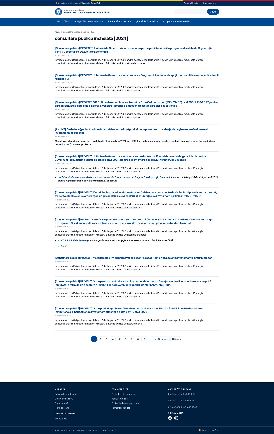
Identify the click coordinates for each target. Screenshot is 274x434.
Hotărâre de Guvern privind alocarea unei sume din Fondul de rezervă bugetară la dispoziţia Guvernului (115, 177)
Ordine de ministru (64, 398)
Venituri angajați (119, 398)
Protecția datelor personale (125, 403)
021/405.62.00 (175, 407)
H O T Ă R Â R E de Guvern (72, 240)
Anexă (64, 246)
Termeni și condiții (120, 407)
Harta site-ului (62, 407)
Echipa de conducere (66, 394)
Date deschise (209, 3)
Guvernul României (192, 3)
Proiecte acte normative (123, 394)
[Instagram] (176, 418)
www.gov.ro (61, 418)
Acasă (58, 32)
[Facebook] (170, 418)
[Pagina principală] (58, 11)
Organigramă (61, 403)
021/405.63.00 (190, 407)
